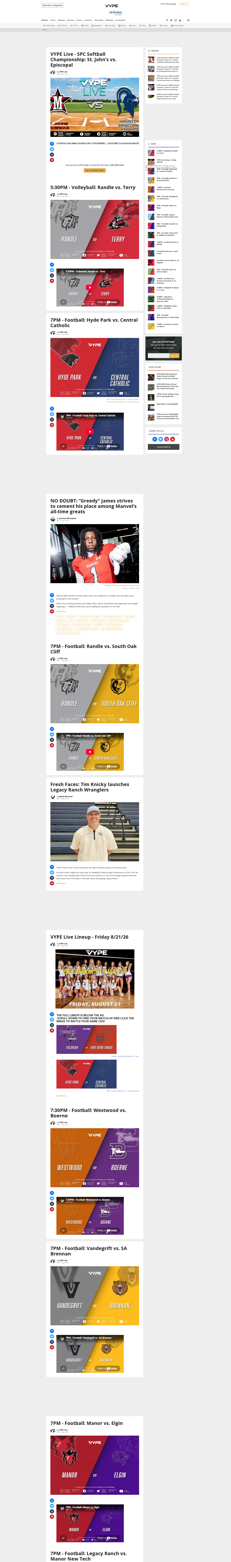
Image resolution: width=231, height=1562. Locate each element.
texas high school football (82, 625)
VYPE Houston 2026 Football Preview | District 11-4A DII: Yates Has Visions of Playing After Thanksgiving (168, 79)
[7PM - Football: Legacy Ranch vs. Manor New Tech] (151, 216)
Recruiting (111, 25)
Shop (144, 25)
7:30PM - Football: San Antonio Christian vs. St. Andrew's (166, 280)
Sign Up (174, 355)
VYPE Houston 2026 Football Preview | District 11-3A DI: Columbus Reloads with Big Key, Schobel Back (168, 61)
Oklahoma (109, 20)
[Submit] (188, 20)
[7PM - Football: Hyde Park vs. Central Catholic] (94, 367)
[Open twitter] (171, 20)
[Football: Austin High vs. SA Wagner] (151, 262)
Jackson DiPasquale (67, 518)
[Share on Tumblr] (52, 154)
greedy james (71, 617)
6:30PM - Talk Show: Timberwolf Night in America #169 (165, 299)
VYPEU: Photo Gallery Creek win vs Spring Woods (168, 395)
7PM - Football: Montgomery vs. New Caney (168, 316)
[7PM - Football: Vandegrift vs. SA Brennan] (94, 1295)
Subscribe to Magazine (52, 5)
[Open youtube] (180, 20)
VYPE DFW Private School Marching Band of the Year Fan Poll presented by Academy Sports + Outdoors (168, 388)
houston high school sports (112, 617)
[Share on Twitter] (52, 149)
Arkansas (70, 20)
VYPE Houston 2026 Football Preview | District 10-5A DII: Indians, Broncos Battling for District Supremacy (168, 88)
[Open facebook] (167, 20)
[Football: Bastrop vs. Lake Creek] (151, 253)
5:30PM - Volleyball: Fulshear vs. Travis (125, 1056)
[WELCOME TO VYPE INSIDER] (151, 407)
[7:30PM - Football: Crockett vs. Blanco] (151, 326)
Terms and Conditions (163, 168)
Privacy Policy (150, 168)
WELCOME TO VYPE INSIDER (167, 404)
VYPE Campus (179, 25)
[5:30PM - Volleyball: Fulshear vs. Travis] (151, 289)
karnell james (130, 617)
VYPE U (75, 25)
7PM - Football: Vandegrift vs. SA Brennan (88, 1251)
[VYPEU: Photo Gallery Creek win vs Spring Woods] (151, 397)
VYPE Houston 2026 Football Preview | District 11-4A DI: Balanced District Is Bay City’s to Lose (168, 97)
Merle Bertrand (65, 796)
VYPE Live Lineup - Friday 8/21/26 (89, 937)
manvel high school (98, 621)
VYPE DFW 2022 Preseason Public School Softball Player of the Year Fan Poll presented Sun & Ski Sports (168, 377)
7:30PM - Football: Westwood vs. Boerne (88, 1113)
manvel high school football (118, 621)
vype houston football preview (112, 629)
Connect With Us (163, 447)
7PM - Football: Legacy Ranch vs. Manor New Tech (88, 1556)
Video (86, 25)
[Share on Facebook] (52, 144)
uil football (98, 625)
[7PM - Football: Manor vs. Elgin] (94, 1465)
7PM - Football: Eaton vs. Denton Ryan (166, 270)
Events (154, 25)
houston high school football (89, 617)
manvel (71, 621)
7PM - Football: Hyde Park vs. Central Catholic (94, 323)
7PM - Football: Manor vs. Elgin (86, 1423)
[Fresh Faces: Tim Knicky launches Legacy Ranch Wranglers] (94, 831)
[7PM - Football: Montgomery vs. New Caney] (151, 316)
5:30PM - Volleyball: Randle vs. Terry (93, 187)
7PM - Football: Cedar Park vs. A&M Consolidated (167, 234)
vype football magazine (114, 625)
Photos (123, 25)
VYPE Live (64, 25)
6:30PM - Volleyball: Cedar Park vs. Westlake (167, 307)
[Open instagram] (176, 20)
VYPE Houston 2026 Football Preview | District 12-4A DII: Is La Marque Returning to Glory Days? (168, 70)
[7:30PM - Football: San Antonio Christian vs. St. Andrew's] (151, 280)
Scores (165, 25)
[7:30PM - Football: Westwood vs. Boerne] (94, 1157)
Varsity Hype (120, 20)
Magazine (98, 25)
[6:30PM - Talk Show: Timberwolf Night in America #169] (151, 298)
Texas (52, 20)
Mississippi (99, 20)
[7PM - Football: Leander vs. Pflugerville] (151, 225)
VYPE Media (50, 25)
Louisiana (88, 20)
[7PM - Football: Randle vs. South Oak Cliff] (94, 693)
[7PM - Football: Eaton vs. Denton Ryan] (151, 271)
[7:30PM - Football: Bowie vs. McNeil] (151, 243)
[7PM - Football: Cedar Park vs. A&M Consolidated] (151, 234)
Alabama (61, 20)
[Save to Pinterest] (52, 160)
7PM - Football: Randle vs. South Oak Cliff (93, 649)
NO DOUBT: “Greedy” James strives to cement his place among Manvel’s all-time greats (93, 506)
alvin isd (59, 617)
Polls (134, 25)
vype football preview (64, 629)
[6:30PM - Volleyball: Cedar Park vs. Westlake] (151, 307)
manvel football (82, 621)
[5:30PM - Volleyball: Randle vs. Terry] (94, 229)
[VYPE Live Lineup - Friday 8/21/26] (94, 979)
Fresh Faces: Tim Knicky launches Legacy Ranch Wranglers (89, 787)
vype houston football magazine (87, 629)
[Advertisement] (115, 36)
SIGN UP (184, 4)
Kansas (79, 20)
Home (45, 30)
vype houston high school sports (68, 633)
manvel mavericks (63, 625)
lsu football (61, 621)
